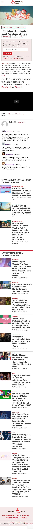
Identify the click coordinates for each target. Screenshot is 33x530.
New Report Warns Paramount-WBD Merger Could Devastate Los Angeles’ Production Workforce (21, 420)
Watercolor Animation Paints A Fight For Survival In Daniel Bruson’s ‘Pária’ (21, 341)
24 (22, 37)
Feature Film (15, 259)
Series (13, 373)
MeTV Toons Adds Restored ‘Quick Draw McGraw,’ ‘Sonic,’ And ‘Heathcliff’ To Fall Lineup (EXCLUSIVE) (21, 399)
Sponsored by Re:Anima (17, 186)
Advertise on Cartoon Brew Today (17, 522)
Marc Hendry (5, 63)
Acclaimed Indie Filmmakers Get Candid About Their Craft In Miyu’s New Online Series (21, 305)
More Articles (21, 122)
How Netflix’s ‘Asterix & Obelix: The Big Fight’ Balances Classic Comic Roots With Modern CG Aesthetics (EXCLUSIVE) (20, 231)
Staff (17, 515)
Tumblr (18, 87)
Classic (14, 391)
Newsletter (15, 282)
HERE (3, 75)
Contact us (24, 517)
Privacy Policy (6, 58)
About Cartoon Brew (8, 515)
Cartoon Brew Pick (16, 334)
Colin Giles (6, 37)
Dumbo (11, 114)
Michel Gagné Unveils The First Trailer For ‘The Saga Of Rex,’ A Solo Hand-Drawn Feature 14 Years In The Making (21, 268)
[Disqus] (16, 149)
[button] (16, 101)
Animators (15, 298)
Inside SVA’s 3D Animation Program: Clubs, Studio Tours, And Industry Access (21, 209)
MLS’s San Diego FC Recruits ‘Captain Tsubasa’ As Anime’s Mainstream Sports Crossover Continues (21, 440)
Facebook (6, 87)
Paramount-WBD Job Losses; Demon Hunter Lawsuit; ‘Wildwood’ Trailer (22, 287)
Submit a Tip (25, 515)
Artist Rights (15, 412)
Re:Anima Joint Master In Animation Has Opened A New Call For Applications (21, 191)
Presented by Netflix (17, 221)
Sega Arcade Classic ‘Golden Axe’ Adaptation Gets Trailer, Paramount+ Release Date (21, 380)
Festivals (14, 453)
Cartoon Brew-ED (8, 27)
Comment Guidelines (12, 517)
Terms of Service (16, 58)
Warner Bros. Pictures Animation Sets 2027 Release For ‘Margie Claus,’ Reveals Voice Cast (21, 323)
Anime (13, 432)
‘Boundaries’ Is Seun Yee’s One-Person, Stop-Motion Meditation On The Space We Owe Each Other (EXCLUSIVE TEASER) (21, 487)
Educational (20, 27)
